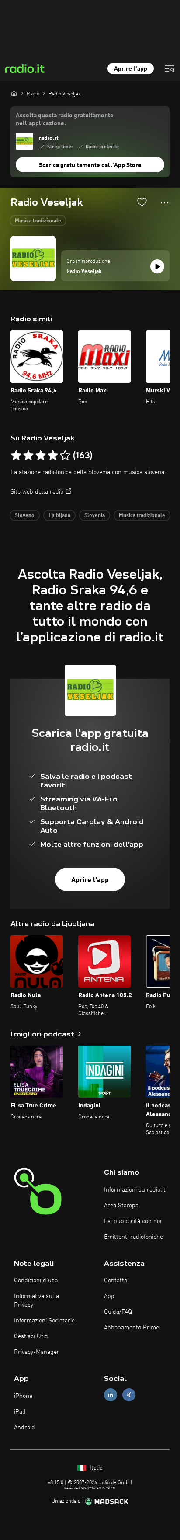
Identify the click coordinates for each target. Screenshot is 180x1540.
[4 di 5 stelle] (53, 456)
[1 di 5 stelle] (16, 456)
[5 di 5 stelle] (65, 456)
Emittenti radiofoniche (133, 1237)
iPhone (23, 1396)
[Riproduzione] (157, 266)
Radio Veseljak (84, 271)
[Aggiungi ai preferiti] (142, 202)
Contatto (115, 1281)
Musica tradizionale (38, 221)
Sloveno (25, 515)
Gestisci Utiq (31, 1336)
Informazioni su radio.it (135, 1190)
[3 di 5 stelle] (41, 456)
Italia (95, 1468)
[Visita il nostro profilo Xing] (128, 1395)
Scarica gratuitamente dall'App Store (90, 165)
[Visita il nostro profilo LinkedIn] (110, 1395)
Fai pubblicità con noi (132, 1221)
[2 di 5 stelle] (28, 456)
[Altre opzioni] (164, 203)
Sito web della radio (36, 492)
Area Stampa (121, 1206)
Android (24, 1427)
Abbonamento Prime (131, 1328)
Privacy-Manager (36, 1352)
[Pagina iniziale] (13, 93)
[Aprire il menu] (169, 68)
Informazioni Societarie (44, 1321)
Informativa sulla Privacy (36, 1300)
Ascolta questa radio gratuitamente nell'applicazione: (65, 119)
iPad (20, 1412)
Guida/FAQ (118, 1312)
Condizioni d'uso (36, 1281)
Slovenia (94, 515)
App (109, 1296)
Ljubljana (59, 515)
